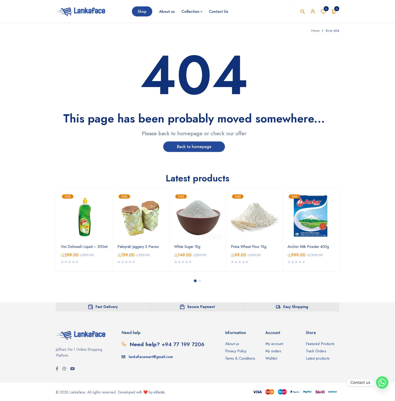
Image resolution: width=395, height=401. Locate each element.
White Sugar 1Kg (187, 246)
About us (232, 343)
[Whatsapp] (382, 382)
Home (315, 30)
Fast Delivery (107, 306)
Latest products (318, 358)
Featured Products (320, 343)
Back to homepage (194, 147)
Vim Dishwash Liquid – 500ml (84, 246)
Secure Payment (201, 306)
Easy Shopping (295, 306)
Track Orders (316, 351)
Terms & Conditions (240, 358)
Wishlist (326, 9)
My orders (273, 351)
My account (274, 343)
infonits (159, 392)
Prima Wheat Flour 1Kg (248, 246)
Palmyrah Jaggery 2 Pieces (138, 246)
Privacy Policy (235, 351)
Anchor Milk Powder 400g (308, 246)
